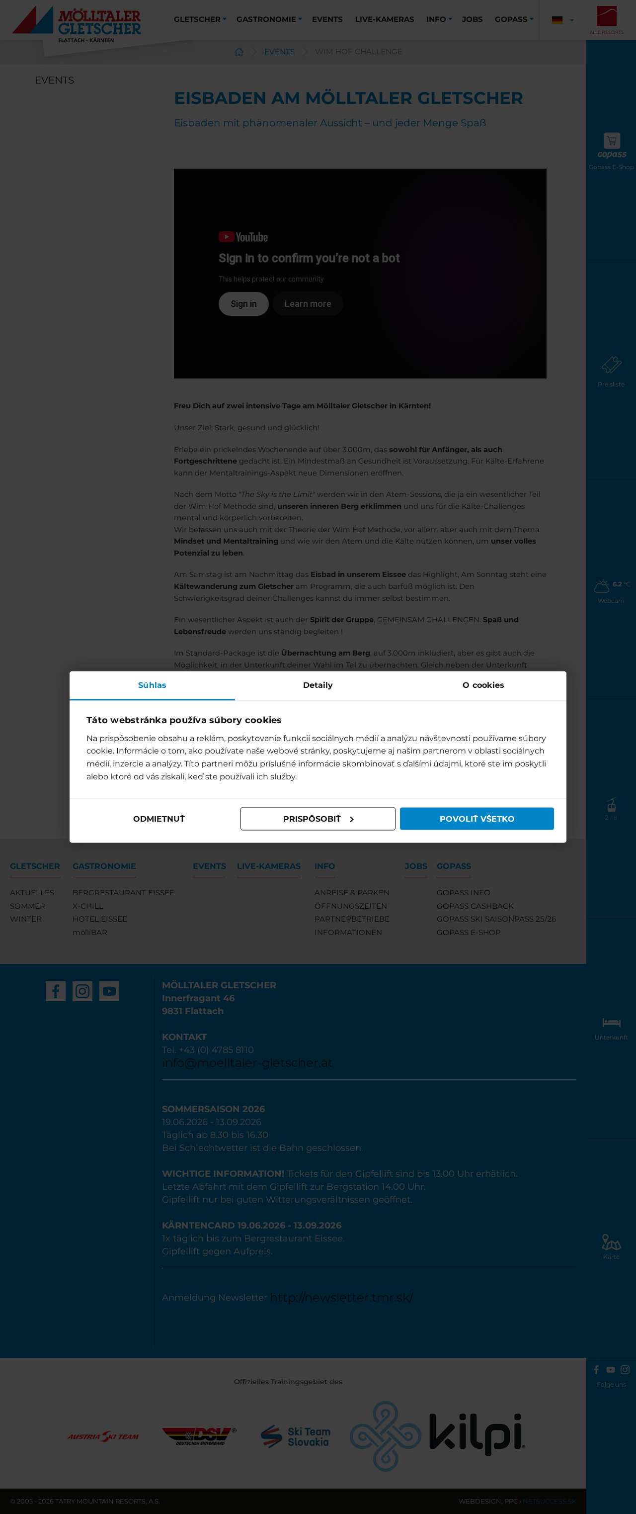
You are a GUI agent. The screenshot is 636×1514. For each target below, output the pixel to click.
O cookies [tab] (483, 685)
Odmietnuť (159, 818)
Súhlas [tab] (152, 685)
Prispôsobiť (312, 818)
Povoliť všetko (477, 818)
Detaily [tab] (318, 685)
